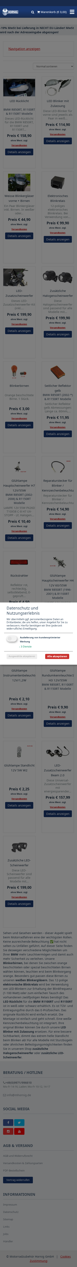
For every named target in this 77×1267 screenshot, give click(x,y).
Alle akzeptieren (57, 656)
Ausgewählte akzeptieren (22, 656)
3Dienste (25, 646)
